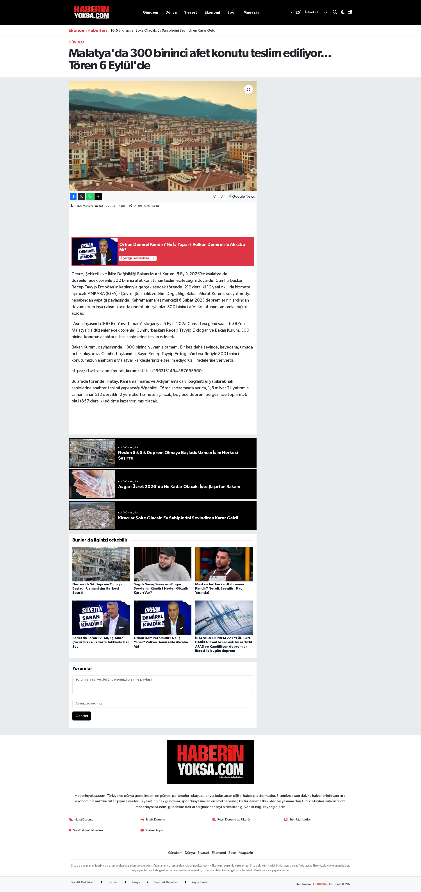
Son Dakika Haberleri (88, 830)
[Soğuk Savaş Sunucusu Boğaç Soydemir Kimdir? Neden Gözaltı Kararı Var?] (162, 564)
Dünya (171, 12)
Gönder (81, 716)
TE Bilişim (320, 884)
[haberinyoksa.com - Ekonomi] (92, 12)
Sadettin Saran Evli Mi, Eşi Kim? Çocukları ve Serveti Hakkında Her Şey (100, 642)
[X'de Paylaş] (81, 196)
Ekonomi (212, 12)
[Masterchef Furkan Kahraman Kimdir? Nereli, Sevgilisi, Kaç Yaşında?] (224, 564)
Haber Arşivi (154, 830)
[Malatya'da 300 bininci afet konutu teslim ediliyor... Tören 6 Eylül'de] (163, 136)
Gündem (150, 12)
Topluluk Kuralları (165, 882)
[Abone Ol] (242, 196)
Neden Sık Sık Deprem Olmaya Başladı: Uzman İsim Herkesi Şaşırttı (97, 588)
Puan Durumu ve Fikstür (234, 819)
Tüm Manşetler (300, 819)
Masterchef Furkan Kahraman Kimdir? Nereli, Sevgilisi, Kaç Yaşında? (219, 588)
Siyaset (190, 12)
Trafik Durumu (155, 819)
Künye (135, 882)
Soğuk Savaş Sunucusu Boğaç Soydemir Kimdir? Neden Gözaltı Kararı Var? (161, 588)
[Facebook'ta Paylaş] (73, 196)
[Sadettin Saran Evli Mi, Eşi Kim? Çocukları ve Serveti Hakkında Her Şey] (101, 618)
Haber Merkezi (84, 206)
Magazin (251, 12)
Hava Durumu (84, 819)
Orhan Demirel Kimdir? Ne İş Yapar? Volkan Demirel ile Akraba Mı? (161, 642)
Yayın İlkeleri (200, 882)
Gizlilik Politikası (82, 882)
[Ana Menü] (348, 12)
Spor (231, 12)
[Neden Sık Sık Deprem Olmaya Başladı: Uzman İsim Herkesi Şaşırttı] (101, 564)
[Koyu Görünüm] (340, 12)
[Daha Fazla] (98, 196)
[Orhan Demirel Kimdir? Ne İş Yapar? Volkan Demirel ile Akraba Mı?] (162, 618)
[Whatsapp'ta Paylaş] (90, 196)
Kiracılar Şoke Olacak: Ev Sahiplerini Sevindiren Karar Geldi (163, 30)
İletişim (112, 882)
